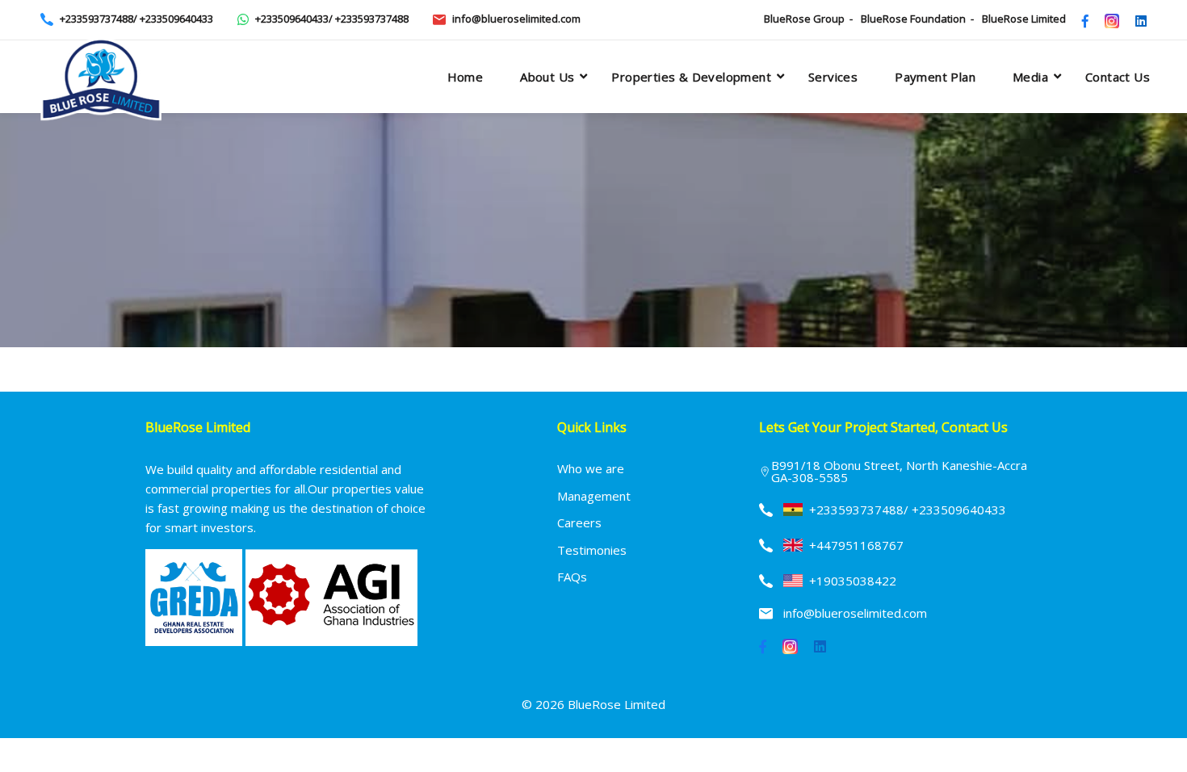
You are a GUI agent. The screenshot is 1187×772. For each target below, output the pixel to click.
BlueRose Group (804, 18)
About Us (547, 77)
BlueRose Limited (1024, 18)
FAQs (572, 577)
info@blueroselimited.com (516, 18)
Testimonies (592, 550)
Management (594, 496)
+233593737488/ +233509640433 (136, 18)
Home (465, 77)
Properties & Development (691, 77)
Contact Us (1117, 77)
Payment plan (935, 77)
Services (833, 77)
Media (1030, 77)
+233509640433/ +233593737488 (332, 18)
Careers (579, 522)
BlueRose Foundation (913, 18)
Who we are (590, 468)
